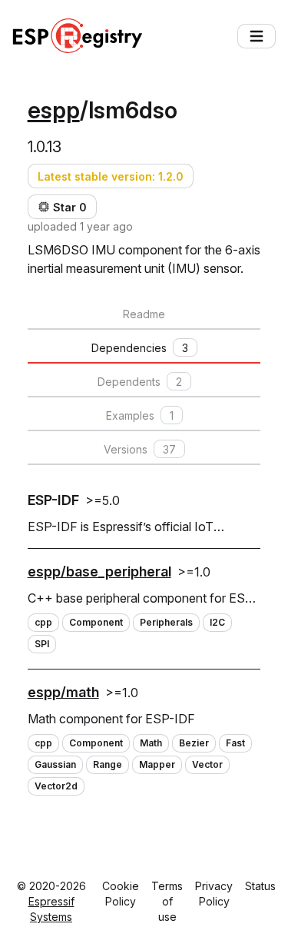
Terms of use (167, 901)
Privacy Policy (214, 893)
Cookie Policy (120, 893)
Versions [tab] (140, 449)
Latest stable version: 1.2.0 (111, 176)
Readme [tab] (144, 314)
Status (260, 885)
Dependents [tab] (140, 381)
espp (54, 110)
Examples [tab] (140, 415)
